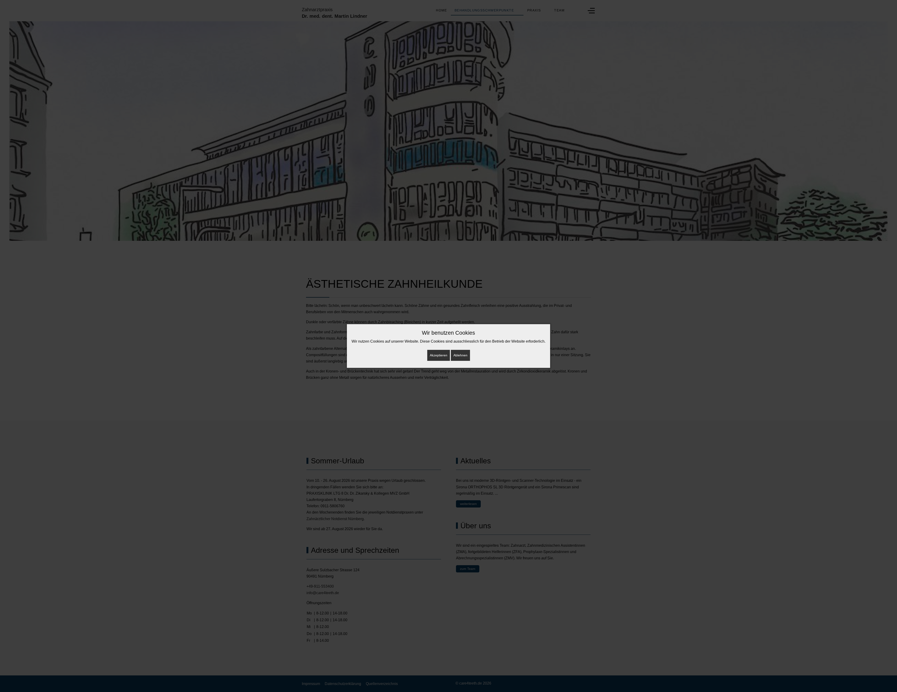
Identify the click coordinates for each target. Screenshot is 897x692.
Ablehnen (460, 355)
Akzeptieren (438, 355)
